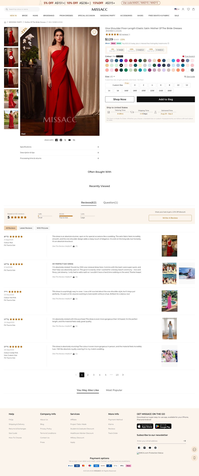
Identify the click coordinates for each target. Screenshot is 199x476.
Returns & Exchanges (17, 429)
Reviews (111, 429)
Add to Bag (166, 99)
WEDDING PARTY (15, 22)
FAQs (11, 420)
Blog (42, 424)
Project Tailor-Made (78, 424)
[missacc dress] (99, 3)
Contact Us (44, 438)
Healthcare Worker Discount (82, 433)
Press (42, 442)
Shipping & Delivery (17, 424)
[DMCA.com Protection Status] (150, 453)
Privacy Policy (46, 429)
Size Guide (13, 433)
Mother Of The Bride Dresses (35, 22)
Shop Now (119, 99)
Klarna (111, 424)
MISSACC (97, 471)
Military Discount (77, 438)
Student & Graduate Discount (82, 429)
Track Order (113, 433)
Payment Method (115, 420)
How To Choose (15, 438)
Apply (72, 442)
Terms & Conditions (48, 433)
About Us (44, 420)
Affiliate (73, 420)
